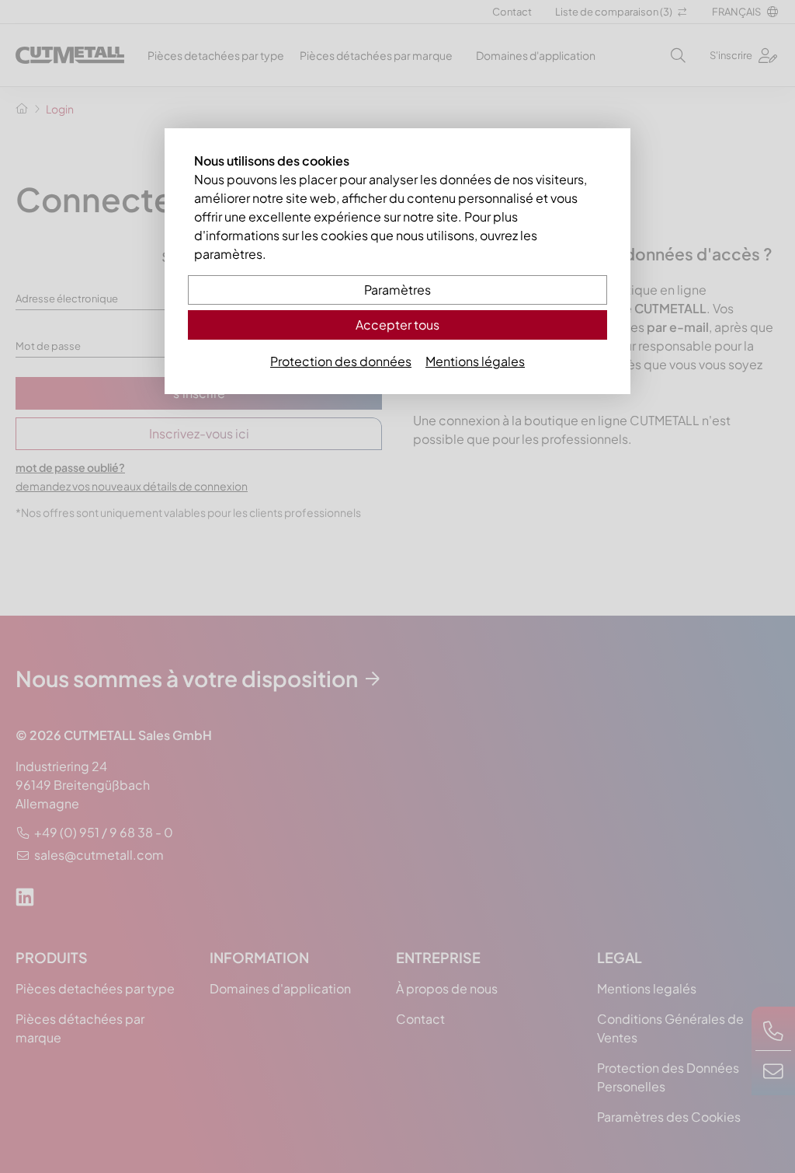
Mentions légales (475, 361)
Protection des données (340, 361)
